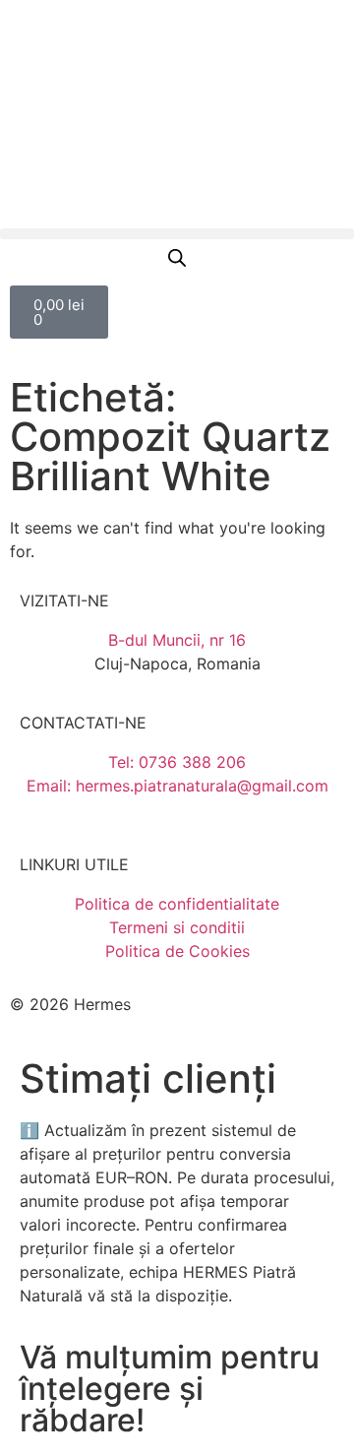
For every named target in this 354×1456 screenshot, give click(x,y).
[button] (177, 233)
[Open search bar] (177, 257)
